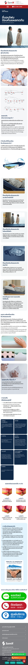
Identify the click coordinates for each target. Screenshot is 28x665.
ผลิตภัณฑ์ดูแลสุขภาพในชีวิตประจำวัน (9, 634)
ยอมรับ (7, 662)
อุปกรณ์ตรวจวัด (5, 630)
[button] (24, 661)
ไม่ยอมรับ (13, 662)
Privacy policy (20, 662)
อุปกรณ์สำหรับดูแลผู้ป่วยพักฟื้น (8, 627)
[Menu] (8, 6)
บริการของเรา (5, 638)
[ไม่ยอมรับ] (26, 661)
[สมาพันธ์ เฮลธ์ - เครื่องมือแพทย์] (14, 2)
